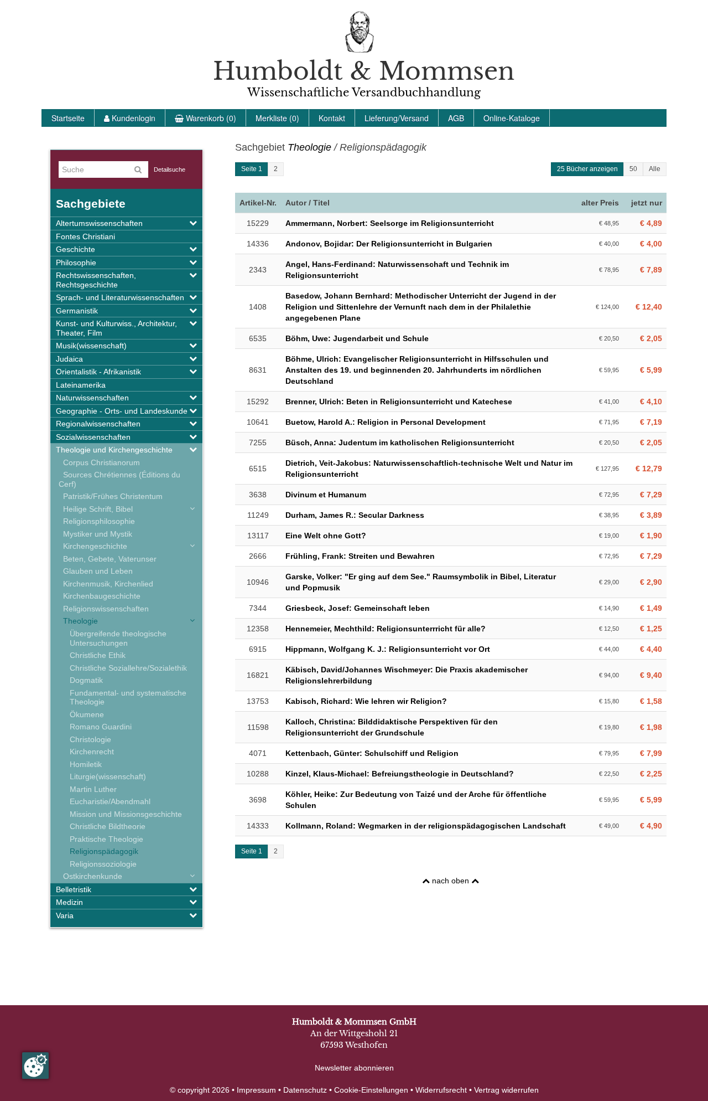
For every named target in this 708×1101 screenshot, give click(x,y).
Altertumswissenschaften (99, 223)
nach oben (450, 880)
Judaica (69, 358)
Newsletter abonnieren (354, 1067)
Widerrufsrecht (441, 1089)
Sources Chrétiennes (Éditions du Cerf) (119, 479)
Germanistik (77, 310)
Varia (65, 915)
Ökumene (87, 714)
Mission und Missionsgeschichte (126, 814)
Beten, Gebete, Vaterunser (108, 558)
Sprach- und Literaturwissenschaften (120, 297)
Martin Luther (93, 789)
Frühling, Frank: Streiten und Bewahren (360, 556)
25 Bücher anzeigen (587, 169)
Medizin (69, 902)
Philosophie (76, 262)
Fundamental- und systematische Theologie (128, 697)
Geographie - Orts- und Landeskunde (122, 411)
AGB (456, 118)
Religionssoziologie (103, 864)
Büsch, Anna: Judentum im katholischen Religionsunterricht (399, 442)
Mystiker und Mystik (95, 533)
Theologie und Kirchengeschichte (114, 449)
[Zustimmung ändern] (35, 1065)
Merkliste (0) (277, 118)
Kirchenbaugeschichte (99, 595)
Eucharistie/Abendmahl (110, 801)
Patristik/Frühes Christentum (111, 496)
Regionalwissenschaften (98, 423)
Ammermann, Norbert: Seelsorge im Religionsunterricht (389, 223)
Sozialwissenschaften (93, 437)
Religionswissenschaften (104, 608)
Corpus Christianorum (99, 462)
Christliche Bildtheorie (107, 826)
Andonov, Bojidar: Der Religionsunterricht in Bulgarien (388, 243)
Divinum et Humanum (325, 494)
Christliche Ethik (98, 655)
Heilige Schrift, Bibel (96, 509)
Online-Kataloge (511, 118)
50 (633, 169)
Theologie (78, 620)
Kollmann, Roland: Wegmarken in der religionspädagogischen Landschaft (425, 825)
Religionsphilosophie (97, 521)
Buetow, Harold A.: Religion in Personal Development (385, 422)
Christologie (90, 739)
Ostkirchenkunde (90, 876)
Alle (654, 169)
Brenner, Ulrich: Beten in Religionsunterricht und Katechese (398, 401)
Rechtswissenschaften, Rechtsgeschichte (96, 280)
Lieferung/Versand (397, 118)
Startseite (68, 118)
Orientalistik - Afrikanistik (98, 371)
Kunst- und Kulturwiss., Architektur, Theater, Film (116, 328)
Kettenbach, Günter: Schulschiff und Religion (372, 753)
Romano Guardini (101, 726)
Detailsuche (169, 169)
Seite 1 (251, 169)
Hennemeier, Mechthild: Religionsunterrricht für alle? (385, 628)
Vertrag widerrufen (506, 1089)
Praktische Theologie (106, 839)
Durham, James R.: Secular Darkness (354, 515)
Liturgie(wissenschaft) (108, 776)
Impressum (256, 1089)
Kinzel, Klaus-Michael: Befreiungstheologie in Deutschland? (399, 773)
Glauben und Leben (96, 571)
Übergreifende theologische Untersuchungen (118, 638)
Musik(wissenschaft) (91, 345)
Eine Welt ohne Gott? (325, 535)
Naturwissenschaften (92, 397)
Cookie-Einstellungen (371, 1089)
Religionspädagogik (104, 851)
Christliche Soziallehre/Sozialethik (128, 667)
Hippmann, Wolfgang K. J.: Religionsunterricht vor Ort (387, 649)
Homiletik (86, 764)
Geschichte (75, 249)
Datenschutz (305, 1089)
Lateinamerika (81, 384)
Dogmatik (86, 680)
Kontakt (332, 118)
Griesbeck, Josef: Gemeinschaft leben (357, 608)
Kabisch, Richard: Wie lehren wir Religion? (366, 701)
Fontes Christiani (85, 236)
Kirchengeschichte (93, 546)
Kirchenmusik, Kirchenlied (106, 583)
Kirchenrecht (92, 751)
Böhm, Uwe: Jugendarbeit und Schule (357, 338)
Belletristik (73, 889)
